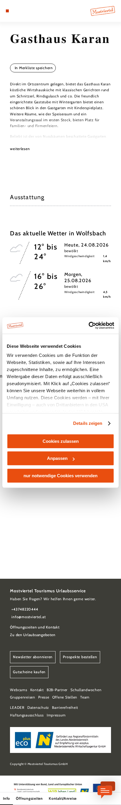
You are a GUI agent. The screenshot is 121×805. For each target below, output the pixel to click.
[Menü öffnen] (7, 10)
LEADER (17, 707)
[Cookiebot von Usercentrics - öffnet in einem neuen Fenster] (88, 325)
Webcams (18, 690)
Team (85, 697)
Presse (43, 697)
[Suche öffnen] (25, 10)
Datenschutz (38, 707)
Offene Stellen (64, 697)
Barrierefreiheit (65, 707)
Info (6, 798)
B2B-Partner (57, 690)
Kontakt (37, 690)
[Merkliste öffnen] (20, 10)
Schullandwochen (85, 690)
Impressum (56, 715)
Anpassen (57, 458)
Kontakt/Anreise (63, 798)
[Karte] (16, 10)
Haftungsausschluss (26, 715)
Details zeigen (87, 423)
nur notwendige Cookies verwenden (60, 475)
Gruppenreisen (22, 697)
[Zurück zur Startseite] (102, 11)
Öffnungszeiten (29, 798)
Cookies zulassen (61, 441)
